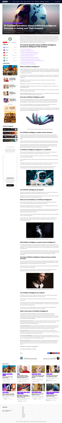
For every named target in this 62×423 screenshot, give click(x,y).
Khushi (4, 381)
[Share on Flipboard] (58, 353)
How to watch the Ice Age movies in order (9, 72)
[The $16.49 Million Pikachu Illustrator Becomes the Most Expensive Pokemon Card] (6, 79)
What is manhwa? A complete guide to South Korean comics (12, 100)
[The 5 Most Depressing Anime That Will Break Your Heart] (6, 93)
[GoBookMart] (5, 1)
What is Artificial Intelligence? (26, 49)
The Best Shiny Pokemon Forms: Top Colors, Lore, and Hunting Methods (12, 86)
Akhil (33, 381)
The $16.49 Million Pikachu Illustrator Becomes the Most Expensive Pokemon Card (12, 80)
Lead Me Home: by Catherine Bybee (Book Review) (52, 396)
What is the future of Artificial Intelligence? (28, 63)
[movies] (10, 129)
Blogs (23, 410)
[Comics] (10, 133)
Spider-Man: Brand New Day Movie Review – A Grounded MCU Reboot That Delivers (23, 396)
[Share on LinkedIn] (56, 32)
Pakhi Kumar (9, 32)
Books (23, 409)
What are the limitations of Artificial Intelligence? (29, 57)
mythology (23, 415)
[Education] (10, 136)
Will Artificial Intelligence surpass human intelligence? (30, 58)
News (23, 413)
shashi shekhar (49, 380)
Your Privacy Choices (32, 421)
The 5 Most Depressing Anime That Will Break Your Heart (12, 93)
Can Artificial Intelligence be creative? (27, 62)
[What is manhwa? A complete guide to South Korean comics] (6, 100)
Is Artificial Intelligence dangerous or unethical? (29, 54)
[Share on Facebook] (53, 32)
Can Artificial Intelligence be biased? (27, 55)
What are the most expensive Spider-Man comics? (37, 394)
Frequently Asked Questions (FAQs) (41, 421)
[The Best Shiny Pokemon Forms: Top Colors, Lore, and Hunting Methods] (6, 86)
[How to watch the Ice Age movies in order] (10, 70)
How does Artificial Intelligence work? (27, 50)
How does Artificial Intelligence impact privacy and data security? (32, 60)
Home (4, 5)
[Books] (10, 140)
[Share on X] (54, 32)
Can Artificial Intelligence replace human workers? (29, 52)
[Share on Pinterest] (55, 32)
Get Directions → (10, 185)
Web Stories (23, 414)
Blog (7, 5)
